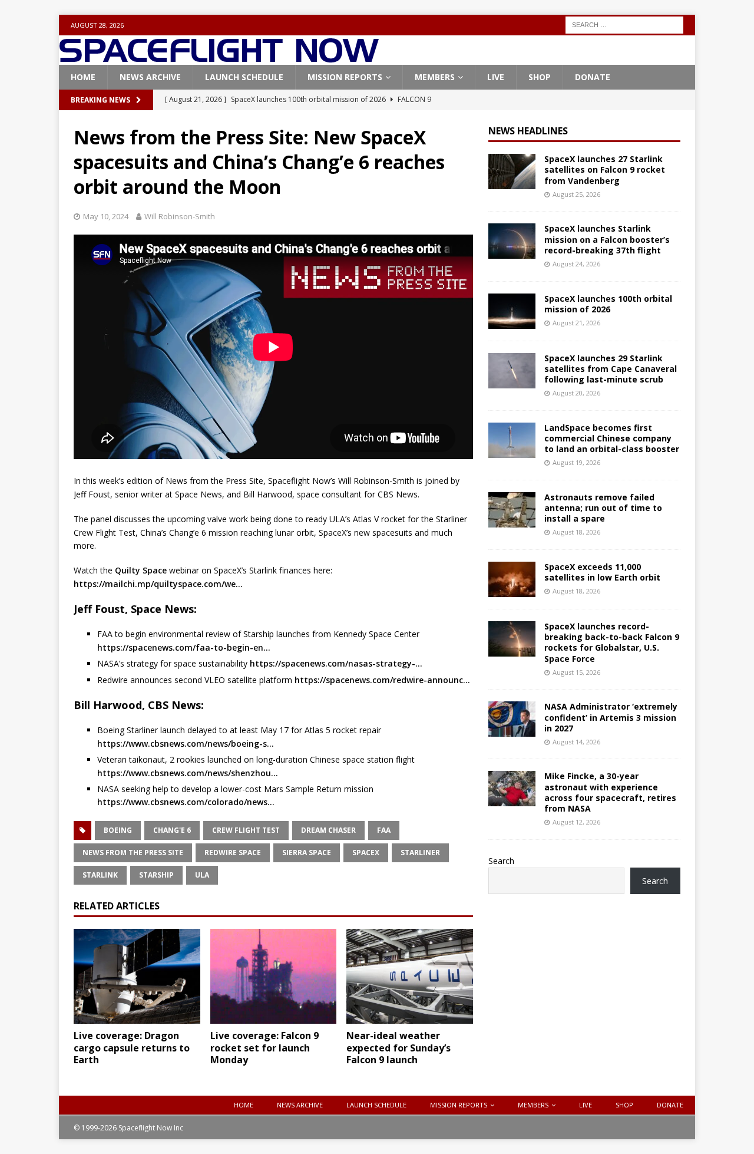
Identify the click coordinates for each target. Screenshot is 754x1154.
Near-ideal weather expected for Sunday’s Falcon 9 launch (398, 1048)
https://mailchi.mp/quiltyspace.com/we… (158, 583)
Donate (592, 77)
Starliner (420, 853)
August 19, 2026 (576, 462)
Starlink (100, 875)
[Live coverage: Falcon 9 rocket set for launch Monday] (273, 976)
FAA (384, 830)
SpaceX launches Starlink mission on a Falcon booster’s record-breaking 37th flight (607, 239)
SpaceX (365, 853)
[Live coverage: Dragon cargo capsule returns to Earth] (137, 976)
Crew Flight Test (246, 830)
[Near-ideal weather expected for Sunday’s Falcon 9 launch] (409, 976)
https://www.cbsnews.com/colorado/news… (186, 801)
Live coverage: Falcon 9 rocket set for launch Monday (264, 1048)
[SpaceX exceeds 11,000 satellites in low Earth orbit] (511, 579)
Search (501, 860)
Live (495, 77)
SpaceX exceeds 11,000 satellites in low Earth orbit (602, 572)
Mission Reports (344, 77)
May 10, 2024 (105, 216)
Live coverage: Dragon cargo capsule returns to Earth (132, 1048)
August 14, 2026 (576, 741)
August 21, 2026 (576, 322)
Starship (156, 875)
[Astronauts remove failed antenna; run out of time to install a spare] (511, 509)
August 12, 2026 (576, 821)
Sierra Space (306, 853)
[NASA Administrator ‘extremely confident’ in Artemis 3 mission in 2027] (511, 719)
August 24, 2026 (576, 263)
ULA (202, 875)
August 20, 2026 (576, 392)
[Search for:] (624, 23)
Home (83, 77)
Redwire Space (232, 853)
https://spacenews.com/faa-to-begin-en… (183, 647)
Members (435, 77)
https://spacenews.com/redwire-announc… (382, 679)
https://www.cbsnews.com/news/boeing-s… (185, 743)
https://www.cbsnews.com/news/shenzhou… (187, 773)
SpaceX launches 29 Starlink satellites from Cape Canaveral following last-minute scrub (610, 368)
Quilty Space (141, 570)
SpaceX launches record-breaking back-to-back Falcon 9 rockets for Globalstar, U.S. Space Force (611, 642)
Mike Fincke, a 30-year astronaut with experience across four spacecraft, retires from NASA (610, 792)
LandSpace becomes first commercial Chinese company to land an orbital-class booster (611, 438)
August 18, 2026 (576, 531)
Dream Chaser (328, 830)
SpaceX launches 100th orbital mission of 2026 (608, 304)
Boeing (118, 830)
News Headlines (528, 130)
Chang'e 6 (172, 830)
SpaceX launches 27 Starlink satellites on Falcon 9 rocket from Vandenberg (604, 169)
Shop (539, 77)
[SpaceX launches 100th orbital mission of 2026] (511, 311)
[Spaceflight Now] (219, 58)
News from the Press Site (132, 853)
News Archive (150, 77)
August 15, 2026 (576, 672)
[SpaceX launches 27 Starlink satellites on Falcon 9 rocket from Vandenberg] (511, 171)
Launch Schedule (244, 77)
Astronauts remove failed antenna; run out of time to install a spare (603, 508)
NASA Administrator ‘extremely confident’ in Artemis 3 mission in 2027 (610, 717)
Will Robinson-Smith (179, 216)
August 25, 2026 (576, 194)
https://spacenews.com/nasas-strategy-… (336, 663)
